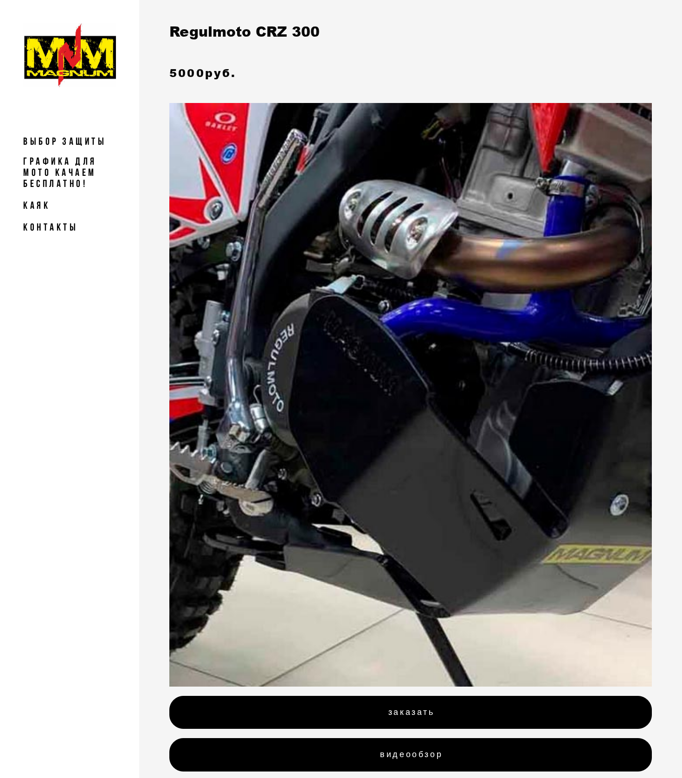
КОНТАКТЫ (50, 226)
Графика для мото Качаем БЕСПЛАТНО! (60, 172)
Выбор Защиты (64, 141)
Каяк (36, 205)
